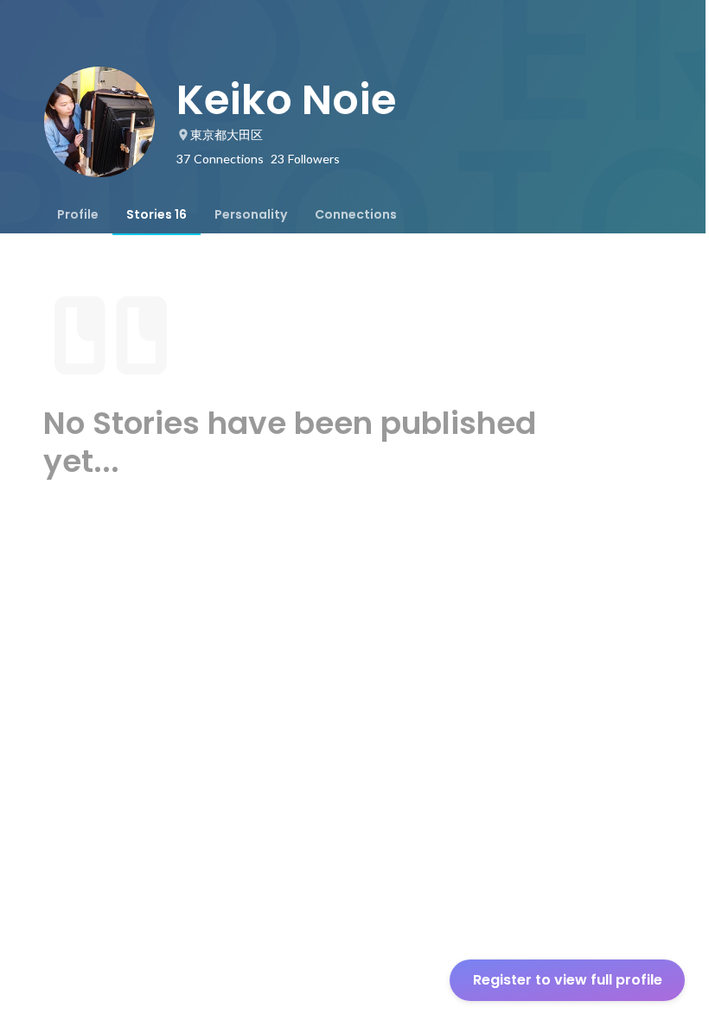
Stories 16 (156, 214)
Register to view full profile (567, 980)
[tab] (77, 214)
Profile (78, 214)
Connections (356, 214)
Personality (250, 214)
